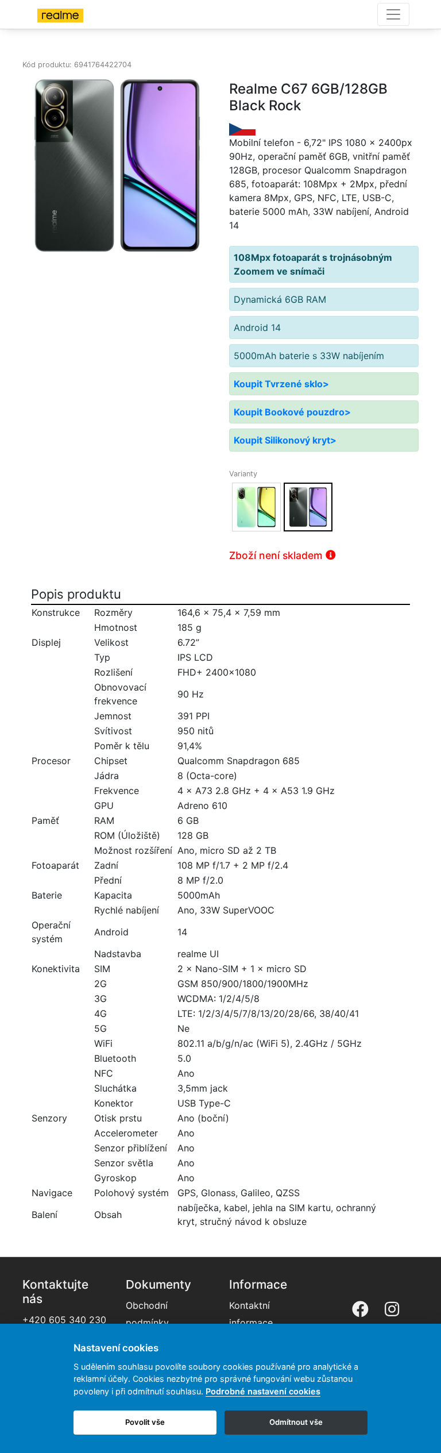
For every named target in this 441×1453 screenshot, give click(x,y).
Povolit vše (145, 1422)
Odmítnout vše (296, 1422)
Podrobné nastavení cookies (263, 1391)
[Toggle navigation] (393, 14)
